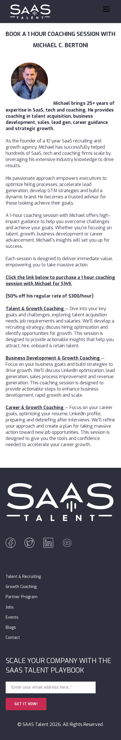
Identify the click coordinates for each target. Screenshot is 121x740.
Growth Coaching (21, 586)
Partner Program (21, 596)
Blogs (11, 627)
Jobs (10, 607)
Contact (13, 637)
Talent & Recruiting (23, 576)
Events (12, 617)
